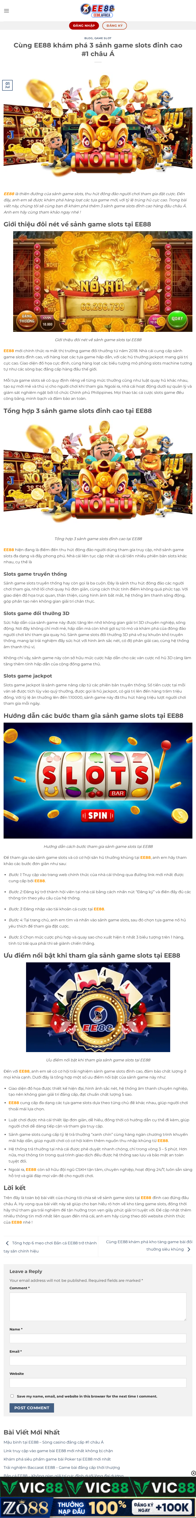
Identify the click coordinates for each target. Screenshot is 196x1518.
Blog (88, 38)
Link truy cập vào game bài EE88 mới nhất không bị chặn (58, 1451)
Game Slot (103, 38)
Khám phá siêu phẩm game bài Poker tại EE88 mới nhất (57, 1459)
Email (16, 1351)
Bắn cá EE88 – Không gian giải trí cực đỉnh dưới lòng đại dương (64, 1476)
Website (17, 1374)
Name (16, 1329)
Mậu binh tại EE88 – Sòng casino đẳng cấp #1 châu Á (53, 1442)
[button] (6, 10)
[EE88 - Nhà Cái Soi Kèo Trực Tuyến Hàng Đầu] (98, 11)
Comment (20, 1288)
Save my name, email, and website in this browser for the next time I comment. (87, 1396)
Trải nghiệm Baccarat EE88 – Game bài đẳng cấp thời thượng (62, 1467)
